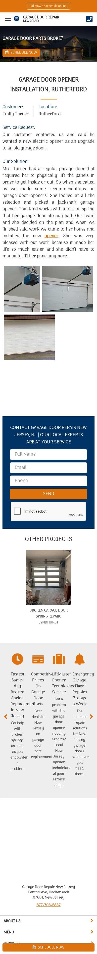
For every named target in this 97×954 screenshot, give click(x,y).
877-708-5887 (49, 905)
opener (51, 236)
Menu (9, 932)
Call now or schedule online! (48, 6)
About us (12, 921)
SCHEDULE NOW (50, 948)
